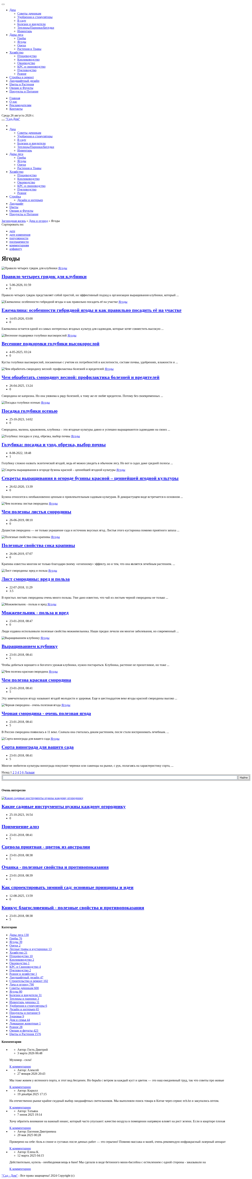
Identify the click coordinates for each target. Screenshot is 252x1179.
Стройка (15, 196)
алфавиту (15, 249)
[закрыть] (3, 4)
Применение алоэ (20, 826)
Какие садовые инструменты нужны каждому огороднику (64, 806)
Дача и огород (38, 221)
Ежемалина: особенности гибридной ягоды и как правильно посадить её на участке (92, 310)
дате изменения (19, 234)
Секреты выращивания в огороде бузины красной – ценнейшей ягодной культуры (90, 478)
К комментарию (20, 1066)
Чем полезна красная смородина (36, 679)
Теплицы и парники (24, 998)
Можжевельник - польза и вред (35, 612)
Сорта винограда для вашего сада (38, 747)
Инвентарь (24, 31)
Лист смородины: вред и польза (36, 579)
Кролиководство (28, 59)
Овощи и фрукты (23, 1030)
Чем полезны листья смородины (36, 511)
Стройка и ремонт (21, 77)
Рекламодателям (20, 105)
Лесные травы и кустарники (30, 949)
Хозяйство (16, 52)
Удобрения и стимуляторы (35, 17)
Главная (14, 98)
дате (12, 231)
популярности (18, 238)
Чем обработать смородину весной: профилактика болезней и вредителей (80, 377)
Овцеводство (26, 63)
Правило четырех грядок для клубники (44, 276)
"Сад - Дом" (10, 1175)
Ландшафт (16, 203)
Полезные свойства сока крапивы (38, 545)
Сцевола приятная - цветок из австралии (46, 846)
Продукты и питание (24, 1012)
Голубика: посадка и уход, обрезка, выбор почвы (54, 444)
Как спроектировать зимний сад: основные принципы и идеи (67, 887)
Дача (12, 10)
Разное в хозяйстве (23, 974)
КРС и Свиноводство (25, 966)
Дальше (29, 772)
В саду (21, 20)
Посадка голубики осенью (29, 410)
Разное (21, 73)
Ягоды (21, 41)
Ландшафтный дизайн (24, 80)
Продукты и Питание (23, 91)
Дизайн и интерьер (30, 200)
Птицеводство (27, 56)
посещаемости (19, 241)
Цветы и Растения (21, 84)
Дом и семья (19, 1020)
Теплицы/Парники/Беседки (35, 27)
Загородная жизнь (14, 221)
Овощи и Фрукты (21, 88)
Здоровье (16, 1016)
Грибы (21, 38)
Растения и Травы (29, 49)
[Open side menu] (3, 120)
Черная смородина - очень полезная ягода (46, 713)
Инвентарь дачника (24, 1002)
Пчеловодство (26, 70)
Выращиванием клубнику (30, 646)
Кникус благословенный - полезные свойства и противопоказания (73, 907)
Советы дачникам (29, 13)
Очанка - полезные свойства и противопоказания (55, 867)
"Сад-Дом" (13, 119)
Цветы (13, 207)
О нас (13, 101)
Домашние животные (25, 1023)
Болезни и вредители (31, 24)
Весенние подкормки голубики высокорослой (50, 343)
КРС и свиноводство (31, 66)
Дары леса (16, 34)
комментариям (19, 245)
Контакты (16, 108)
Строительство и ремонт (28, 981)
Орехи (21, 45)
